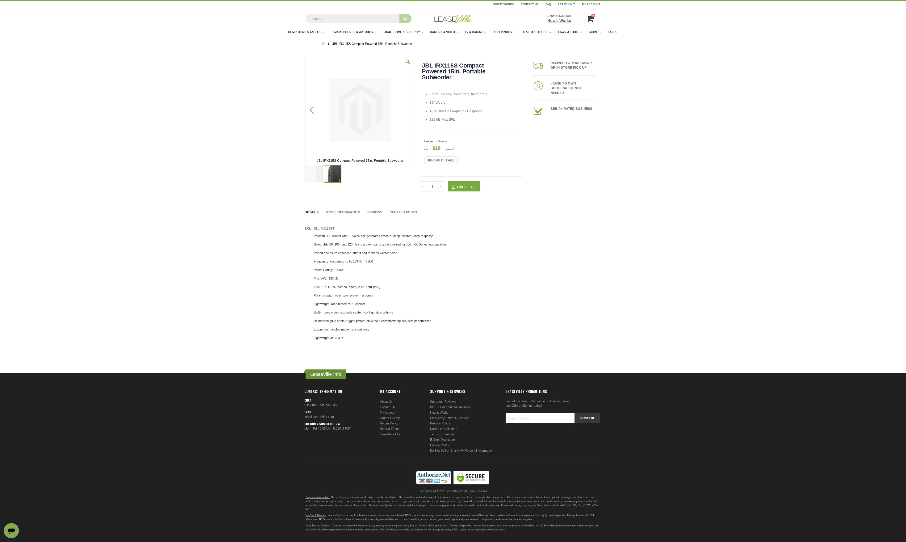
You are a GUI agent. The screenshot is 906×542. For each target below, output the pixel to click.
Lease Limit (566, 4)
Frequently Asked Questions (449, 418)
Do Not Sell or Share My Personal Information (461, 450)
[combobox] (352, 18)
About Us (386, 401)
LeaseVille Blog (390, 434)
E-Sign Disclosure (442, 439)
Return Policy (389, 423)
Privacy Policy (440, 423)
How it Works (439, 412)
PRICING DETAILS (440, 160)
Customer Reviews (443, 401)
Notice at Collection (443, 429)
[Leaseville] (453, 18)
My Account (591, 4)
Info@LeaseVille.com (319, 417)
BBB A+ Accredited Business (450, 407)
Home (324, 44)
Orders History (390, 418)
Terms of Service (442, 434)
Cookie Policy (439, 445)
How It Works (503, 4)
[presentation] (315, 213)
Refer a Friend (389, 429)
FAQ (548, 4)
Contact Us (530, 4)
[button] (408, 65)
